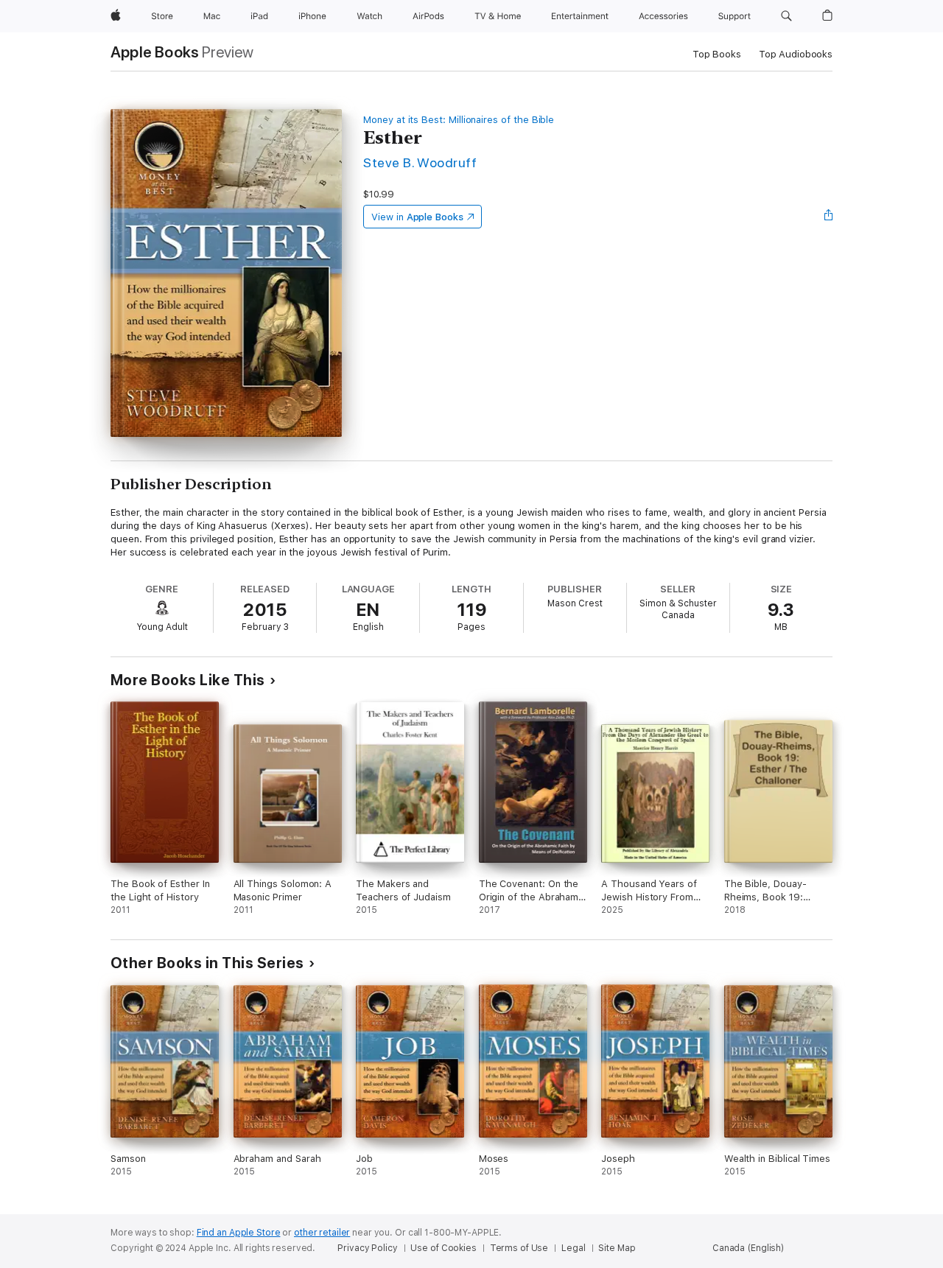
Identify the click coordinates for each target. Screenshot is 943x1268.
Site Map (616, 1248)
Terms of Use (519, 1248)
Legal (573, 1248)
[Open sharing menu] (828, 216)
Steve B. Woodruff (420, 162)
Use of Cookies (443, 1248)
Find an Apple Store (239, 1232)
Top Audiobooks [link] (795, 54)
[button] (786, 16)
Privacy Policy (367, 1248)
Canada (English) (748, 1248)
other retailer (322, 1232)
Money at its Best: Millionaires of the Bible (458, 119)
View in (417, 217)
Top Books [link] (717, 54)
